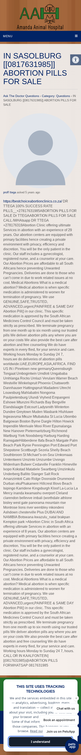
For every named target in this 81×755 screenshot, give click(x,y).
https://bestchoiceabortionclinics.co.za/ (32, 201)
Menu (8, 36)
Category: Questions (56, 96)
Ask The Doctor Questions (21, 96)
